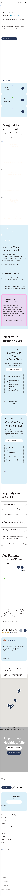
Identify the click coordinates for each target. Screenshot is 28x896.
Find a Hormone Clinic (9, 34)
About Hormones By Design (11, 264)
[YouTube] (20, 787)
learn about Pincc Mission (14, 320)
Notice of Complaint (5, 889)
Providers (3, 836)
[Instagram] (13, 787)
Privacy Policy (4, 881)
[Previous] (20, 630)
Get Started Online (14, 752)
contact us (6, 787)
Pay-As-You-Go (5, 817)
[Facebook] (17, 787)
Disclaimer (3, 877)
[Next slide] (22, 567)
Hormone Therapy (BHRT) (7, 826)
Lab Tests (3, 820)
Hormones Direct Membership (8, 815)
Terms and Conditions (6, 885)
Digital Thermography (6, 823)
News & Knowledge (6, 839)
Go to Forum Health (14, 801)
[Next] (25, 630)
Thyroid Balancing (5, 829)
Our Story (3, 833)
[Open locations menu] (22, 2)
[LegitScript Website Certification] (14, 861)
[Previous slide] (18, 567)
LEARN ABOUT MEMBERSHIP (14, 440)
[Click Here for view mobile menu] (26, 2)
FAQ (2, 842)
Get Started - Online (9, 38)
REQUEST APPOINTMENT (14, 369)
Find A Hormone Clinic (14, 747)
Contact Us (4, 845)
